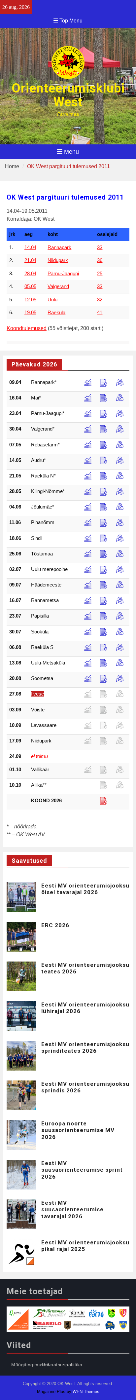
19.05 (30, 312)
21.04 (30, 260)
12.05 (30, 299)
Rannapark (59, 247)
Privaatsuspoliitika (62, 1364)
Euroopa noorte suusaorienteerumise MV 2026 (78, 1130)
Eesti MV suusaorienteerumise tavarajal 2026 (72, 1209)
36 (99, 260)
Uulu (52, 299)
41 (99, 312)
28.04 (30, 273)
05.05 (30, 286)
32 (99, 299)
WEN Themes (86, 1391)
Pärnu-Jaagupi (63, 273)
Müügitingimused (30, 1364)
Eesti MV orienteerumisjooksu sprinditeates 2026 (85, 1047)
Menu (71, 151)
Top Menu (71, 20)
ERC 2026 (55, 925)
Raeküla (56, 312)
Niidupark (58, 260)
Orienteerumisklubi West (68, 95)
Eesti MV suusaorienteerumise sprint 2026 (82, 1170)
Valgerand (58, 286)
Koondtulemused (27, 328)
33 (99, 247)
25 (99, 273)
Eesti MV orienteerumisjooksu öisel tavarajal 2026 (85, 888)
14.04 (30, 247)
